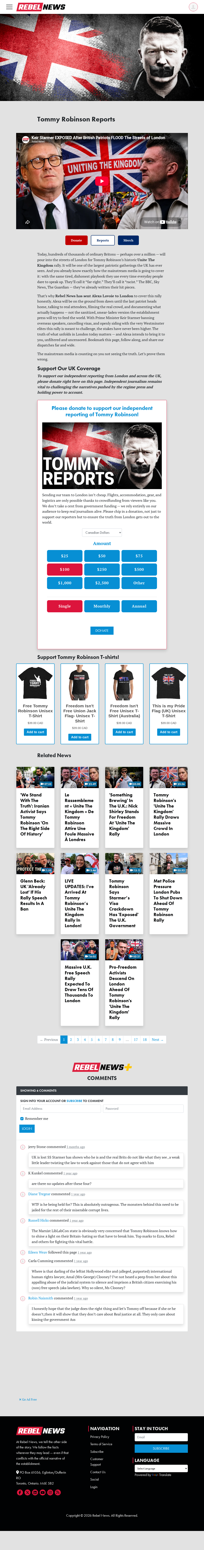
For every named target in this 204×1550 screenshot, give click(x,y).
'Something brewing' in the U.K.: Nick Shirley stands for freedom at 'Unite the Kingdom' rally (124, 814)
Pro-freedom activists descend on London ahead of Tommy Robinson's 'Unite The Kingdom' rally (122, 992)
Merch (128, 240)
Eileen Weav (37, 1252)
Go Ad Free (29, 1399)
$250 (102, 569)
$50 (102, 555)
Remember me (36, 1118)
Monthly (102, 606)
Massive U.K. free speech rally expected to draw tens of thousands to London (79, 984)
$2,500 (102, 582)
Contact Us (97, 1472)
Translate (165, 1474)
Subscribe (97, 1451)
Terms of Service (101, 1444)
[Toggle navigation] (9, 6)
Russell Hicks (38, 1220)
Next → (158, 1039)
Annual (139, 606)
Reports (103, 240)
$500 (139, 569)
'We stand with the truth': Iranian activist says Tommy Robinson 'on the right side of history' (35, 814)
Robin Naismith (40, 1298)
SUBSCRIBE (74, 1101)
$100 (65, 569)
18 (145, 1039)
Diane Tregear (39, 1194)
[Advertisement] (102, 1369)
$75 (139, 555)
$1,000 (65, 582)
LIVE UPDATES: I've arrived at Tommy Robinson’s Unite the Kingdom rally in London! (79, 903)
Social (94, 1479)
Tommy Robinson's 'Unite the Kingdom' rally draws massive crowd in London (166, 814)
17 (136, 1039)
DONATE (102, 630)
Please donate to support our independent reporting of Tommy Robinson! (102, 411)
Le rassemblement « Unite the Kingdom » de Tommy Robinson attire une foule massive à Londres (79, 817)
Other (139, 582)
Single (65, 606)
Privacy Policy (99, 1436)
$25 (64, 555)
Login (93, 1487)
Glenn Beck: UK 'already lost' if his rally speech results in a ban (33, 895)
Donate (76, 240)
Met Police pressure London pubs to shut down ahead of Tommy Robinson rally (168, 900)
